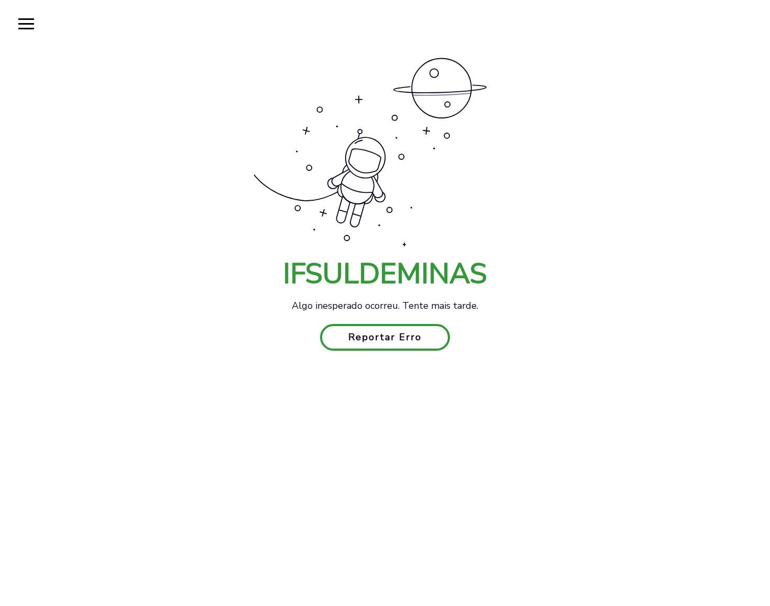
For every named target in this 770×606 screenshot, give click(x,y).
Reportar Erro (385, 337)
